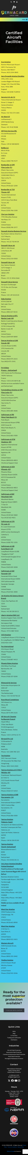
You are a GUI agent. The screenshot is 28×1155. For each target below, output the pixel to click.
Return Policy (21, 1147)
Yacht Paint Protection (14, 1056)
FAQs (14, 1031)
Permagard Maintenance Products (14, 1058)
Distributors (14, 1039)
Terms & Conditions (12, 1147)
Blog (14, 1033)
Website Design (10, 1151)
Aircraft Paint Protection (14, 1050)
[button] (23, 19)
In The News (14, 1035)
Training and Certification (14, 1037)
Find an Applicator (14, 1010)
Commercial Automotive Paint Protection (14, 1054)
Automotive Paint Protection (14, 1052)
